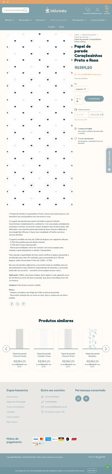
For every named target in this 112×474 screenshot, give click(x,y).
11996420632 (51, 402)
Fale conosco (12, 422)
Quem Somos (12, 397)
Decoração (24, 20)
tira (75, 84)
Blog (61, 27)
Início (76, 34)
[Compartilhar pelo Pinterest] (23, 305)
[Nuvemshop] (96, 458)
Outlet (51, 27)
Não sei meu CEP (80, 120)
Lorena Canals (98, 20)
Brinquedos (79, 20)
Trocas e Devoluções (15, 407)
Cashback (11, 412)
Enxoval (40, 20)
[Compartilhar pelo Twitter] (18, 305)
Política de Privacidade (16, 402)
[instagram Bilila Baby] (4, 2)
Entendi (92, 470)
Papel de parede (58, 20)
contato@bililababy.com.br (56, 407)
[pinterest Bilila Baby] (8, 2)
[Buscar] (25, 10)
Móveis (9, 20)
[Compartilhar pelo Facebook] (12, 305)
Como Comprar (13, 417)
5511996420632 (52, 397)
